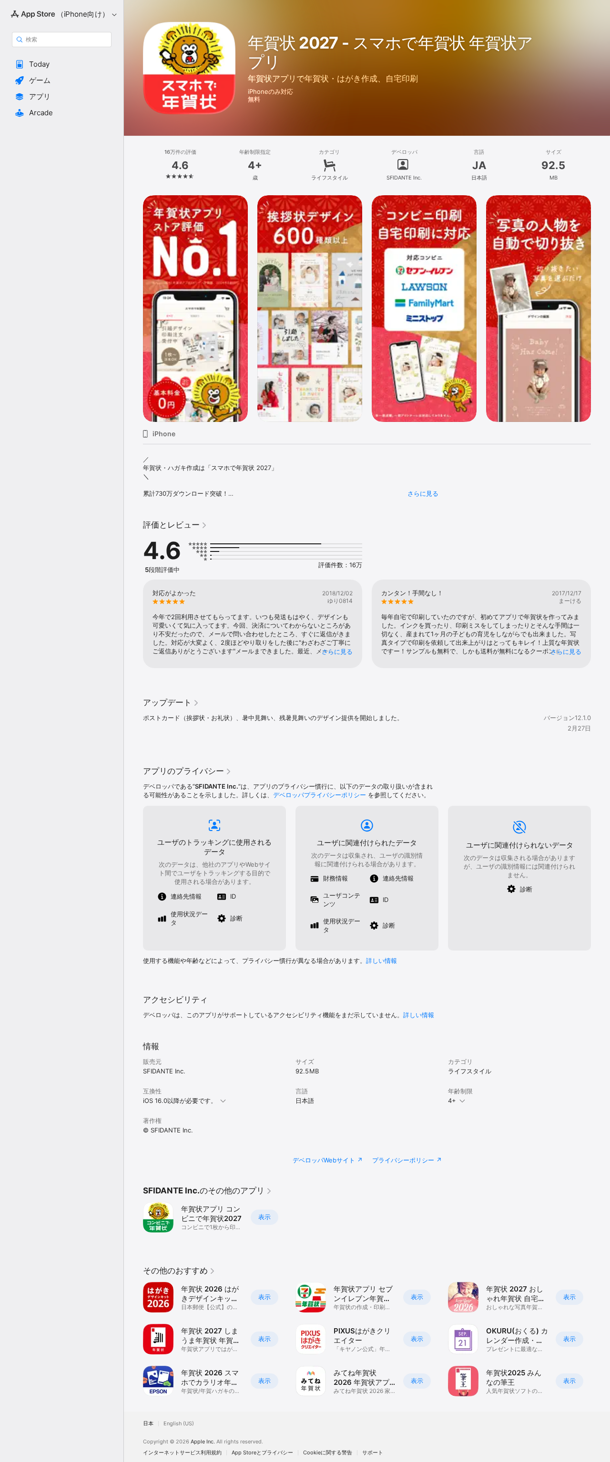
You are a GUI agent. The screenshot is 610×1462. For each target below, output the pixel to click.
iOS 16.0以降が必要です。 (180, 1100)
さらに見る (422, 493)
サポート (372, 1452)
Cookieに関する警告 (327, 1452)
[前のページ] (133, 308)
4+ (452, 1100)
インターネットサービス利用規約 (182, 1452)
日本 (148, 1423)
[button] (61, 64)
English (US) (178, 1423)
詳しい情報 (381, 960)
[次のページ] (600, 308)
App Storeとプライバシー (262, 1452)
